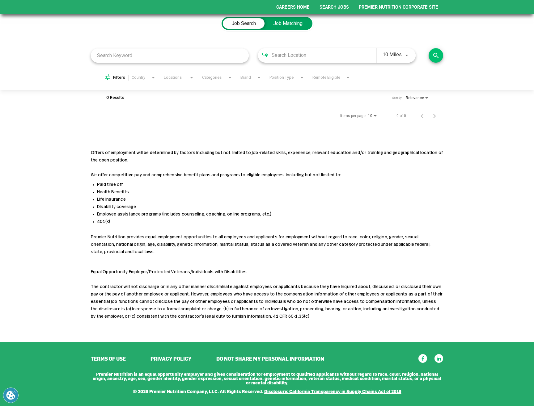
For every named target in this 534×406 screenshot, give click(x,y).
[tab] (244, 23)
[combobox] (170, 55)
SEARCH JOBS (334, 7)
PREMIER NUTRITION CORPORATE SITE (398, 7)
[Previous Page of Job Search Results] (422, 116)
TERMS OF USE (108, 358)
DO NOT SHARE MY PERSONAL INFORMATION (270, 358)
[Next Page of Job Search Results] (434, 116)
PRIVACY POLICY (171, 358)
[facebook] (422, 358)
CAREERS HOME (293, 7)
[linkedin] (438, 358)
